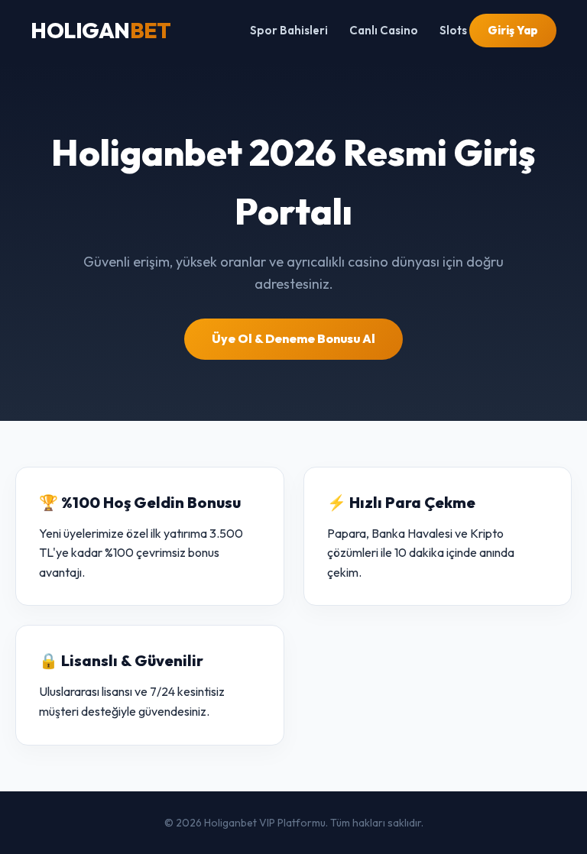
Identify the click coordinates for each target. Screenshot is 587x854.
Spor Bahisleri (289, 30)
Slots (453, 30)
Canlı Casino (383, 30)
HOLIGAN (100, 30)
